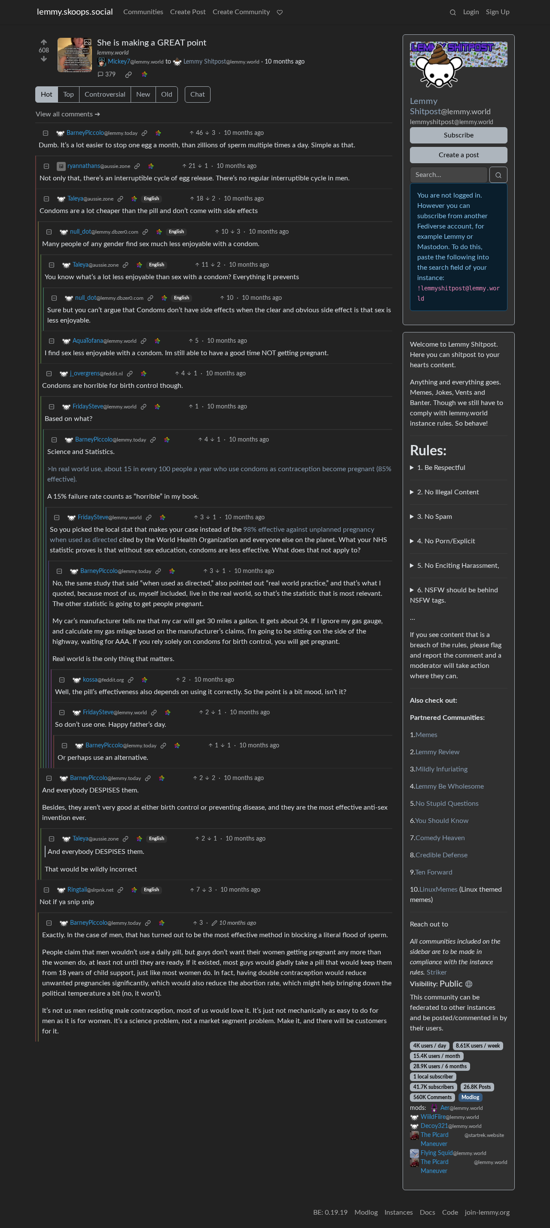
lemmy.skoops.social (75, 12)
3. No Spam (434, 516)
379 (110, 75)
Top (68, 94)
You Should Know (442, 820)
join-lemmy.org (487, 1212)
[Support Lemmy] (279, 12)
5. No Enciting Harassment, (458, 565)
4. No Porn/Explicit (446, 541)
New (143, 94)
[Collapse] (45, 133)
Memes (426, 734)
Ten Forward (433, 872)
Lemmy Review (438, 752)
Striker (437, 972)
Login (471, 12)
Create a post (459, 155)
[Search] (453, 12)
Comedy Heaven (440, 838)
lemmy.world (112, 53)
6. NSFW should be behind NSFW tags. (454, 595)
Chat (197, 94)
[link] (128, 75)
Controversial (105, 94)
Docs (427, 1212)
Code (450, 1212)
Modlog (470, 1097)
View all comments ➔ (68, 114)
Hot (46, 94)
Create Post (188, 12)
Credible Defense (442, 855)
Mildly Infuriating (442, 769)
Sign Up (498, 12)
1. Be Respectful (441, 467)
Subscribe (459, 135)
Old (166, 94)
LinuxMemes (438, 889)
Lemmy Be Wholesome (450, 786)
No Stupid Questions (447, 803)
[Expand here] (75, 55)
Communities (143, 12)
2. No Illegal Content (448, 492)
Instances (399, 1212)
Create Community (241, 12)
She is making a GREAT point (151, 43)
